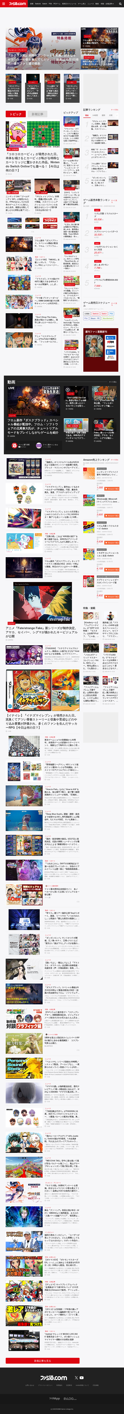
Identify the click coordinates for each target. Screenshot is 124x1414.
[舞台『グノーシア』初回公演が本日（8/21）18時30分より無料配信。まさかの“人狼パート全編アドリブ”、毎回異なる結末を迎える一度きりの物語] (24, 1216)
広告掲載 (96, 1385)
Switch (44, 3)
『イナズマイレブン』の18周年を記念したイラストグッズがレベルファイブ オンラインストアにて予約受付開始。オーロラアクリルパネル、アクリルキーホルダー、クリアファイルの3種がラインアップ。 (62, 522)
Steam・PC (95, 318)
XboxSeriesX (108, 318)
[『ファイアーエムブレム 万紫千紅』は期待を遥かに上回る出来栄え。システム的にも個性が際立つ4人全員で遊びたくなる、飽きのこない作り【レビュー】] (91, 680)
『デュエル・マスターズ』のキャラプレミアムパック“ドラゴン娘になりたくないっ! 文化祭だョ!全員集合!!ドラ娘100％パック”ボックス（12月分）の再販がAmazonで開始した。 (62, 1295)
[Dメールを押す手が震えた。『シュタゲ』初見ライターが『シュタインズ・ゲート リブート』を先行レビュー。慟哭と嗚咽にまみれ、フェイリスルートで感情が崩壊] (71, 152)
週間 (103, 115)
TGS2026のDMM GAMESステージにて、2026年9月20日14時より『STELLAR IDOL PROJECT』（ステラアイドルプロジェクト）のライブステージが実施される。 (62, 659)
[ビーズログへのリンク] (70, 1398)
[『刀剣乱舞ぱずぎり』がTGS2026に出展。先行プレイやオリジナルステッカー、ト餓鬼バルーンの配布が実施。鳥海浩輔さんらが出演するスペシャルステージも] (24, 1117)
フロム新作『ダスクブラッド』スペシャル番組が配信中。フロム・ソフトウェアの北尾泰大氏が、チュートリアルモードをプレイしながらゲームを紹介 (99, 41)
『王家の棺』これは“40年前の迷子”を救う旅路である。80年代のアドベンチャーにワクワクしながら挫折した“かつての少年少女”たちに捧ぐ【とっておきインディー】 (76, 433)
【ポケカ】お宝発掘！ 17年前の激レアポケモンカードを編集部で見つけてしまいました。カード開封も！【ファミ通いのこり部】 (62, 1312)
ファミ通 (47, 897)
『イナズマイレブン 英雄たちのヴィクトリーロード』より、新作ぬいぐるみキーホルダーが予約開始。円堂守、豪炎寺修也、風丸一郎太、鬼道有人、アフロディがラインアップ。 (62, 497)
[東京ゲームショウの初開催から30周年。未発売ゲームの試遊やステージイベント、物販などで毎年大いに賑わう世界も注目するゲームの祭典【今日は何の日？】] (24, 746)
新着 (31, 3)
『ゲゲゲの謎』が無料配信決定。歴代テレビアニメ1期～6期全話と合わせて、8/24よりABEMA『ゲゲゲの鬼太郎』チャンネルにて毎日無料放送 (62, 1089)
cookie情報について (82, 1385)
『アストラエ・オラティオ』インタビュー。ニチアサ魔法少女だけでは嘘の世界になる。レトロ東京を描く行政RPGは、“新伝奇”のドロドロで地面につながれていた (71, 135)
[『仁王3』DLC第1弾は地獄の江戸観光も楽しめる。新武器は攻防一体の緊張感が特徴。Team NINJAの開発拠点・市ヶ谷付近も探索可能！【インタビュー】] (71, 216)
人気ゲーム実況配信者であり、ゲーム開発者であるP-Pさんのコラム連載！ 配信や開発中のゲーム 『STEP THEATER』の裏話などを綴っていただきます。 (62, 1022)
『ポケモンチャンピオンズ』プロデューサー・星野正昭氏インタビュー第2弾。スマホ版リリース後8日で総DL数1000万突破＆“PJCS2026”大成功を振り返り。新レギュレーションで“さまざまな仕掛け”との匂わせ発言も (72, 91)
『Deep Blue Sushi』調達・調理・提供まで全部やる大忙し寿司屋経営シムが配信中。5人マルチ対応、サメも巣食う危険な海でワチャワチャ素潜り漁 (62, 817)
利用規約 (59, 1385)
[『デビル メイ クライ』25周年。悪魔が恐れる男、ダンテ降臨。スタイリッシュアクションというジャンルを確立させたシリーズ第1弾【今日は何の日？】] (47, 186)
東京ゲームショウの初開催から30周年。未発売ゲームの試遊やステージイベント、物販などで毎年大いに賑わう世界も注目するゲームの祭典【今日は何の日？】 (62, 742)
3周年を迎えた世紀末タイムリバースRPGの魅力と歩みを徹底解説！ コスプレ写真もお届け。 (62, 1040)
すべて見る (114, 109)
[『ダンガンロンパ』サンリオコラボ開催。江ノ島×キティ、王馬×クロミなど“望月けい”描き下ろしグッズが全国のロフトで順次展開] (113, 179)
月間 (110, 115)
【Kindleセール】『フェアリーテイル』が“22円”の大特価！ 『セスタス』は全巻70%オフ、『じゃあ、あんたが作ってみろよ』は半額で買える (91, 629)
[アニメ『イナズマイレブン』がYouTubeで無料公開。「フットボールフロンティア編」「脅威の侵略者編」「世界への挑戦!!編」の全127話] (19, 340)
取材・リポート (40, 257)
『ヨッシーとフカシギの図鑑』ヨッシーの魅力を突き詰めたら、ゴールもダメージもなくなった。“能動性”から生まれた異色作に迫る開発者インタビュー (71, 294)
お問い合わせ (29, 1385)
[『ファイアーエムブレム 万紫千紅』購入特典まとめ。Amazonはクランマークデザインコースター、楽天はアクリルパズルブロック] (110, 680)
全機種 (86, 313)
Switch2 (38, 3)
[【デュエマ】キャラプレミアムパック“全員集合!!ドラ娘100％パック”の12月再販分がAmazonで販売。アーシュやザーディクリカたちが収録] (24, 1291)
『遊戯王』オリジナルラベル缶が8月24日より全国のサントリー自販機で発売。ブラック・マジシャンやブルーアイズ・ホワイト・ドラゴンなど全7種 (99, 139)
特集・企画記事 (106, 3)
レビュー (51, 82)
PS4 (86, 318)
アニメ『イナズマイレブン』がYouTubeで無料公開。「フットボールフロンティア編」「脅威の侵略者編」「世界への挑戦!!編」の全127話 (47, 339)
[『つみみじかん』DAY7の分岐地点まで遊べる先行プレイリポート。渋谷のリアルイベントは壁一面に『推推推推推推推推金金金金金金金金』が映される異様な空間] (24, 870)
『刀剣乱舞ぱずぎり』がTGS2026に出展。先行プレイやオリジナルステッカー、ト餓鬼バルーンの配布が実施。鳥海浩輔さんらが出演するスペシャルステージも (62, 1114)
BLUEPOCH (49, 1046)
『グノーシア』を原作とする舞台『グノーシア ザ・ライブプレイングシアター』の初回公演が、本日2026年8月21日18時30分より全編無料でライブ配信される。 (62, 1220)
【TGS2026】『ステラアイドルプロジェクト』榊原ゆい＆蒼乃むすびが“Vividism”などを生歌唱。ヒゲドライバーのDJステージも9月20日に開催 (62, 651)
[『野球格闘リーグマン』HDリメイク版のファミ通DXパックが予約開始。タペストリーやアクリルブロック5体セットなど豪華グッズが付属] (24, 771)
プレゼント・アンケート (17, 50)
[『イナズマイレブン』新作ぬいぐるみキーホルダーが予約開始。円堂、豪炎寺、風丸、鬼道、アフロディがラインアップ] (24, 493)
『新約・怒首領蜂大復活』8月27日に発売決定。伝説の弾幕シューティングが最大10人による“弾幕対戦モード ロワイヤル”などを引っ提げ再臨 (62, 841)
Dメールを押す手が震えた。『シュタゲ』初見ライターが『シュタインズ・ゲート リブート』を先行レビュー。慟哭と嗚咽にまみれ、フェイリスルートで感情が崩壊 (71, 166)
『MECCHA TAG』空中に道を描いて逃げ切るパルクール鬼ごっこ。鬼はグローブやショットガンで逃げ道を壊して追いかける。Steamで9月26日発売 (62, 1163)
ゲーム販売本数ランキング (96, 201)
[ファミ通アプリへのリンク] (54, 1398)
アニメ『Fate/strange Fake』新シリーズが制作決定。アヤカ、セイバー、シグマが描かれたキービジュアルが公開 (104, 433)
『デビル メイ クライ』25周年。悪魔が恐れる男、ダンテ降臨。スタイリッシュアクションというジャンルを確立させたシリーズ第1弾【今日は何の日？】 (47, 203)
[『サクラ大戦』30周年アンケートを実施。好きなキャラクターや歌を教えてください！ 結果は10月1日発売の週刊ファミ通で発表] (43, 48)
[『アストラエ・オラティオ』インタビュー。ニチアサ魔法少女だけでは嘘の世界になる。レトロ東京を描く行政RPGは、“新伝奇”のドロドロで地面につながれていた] (71, 120)
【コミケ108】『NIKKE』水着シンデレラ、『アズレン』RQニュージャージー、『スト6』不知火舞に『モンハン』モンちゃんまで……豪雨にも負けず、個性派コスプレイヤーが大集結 (47, 262)
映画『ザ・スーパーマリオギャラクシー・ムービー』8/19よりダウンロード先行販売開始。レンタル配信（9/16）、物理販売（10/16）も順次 (99, 153)
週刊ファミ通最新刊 (96, 331)
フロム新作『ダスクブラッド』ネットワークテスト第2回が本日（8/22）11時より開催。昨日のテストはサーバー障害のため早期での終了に (62, 564)
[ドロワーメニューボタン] (3, 3)
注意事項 (69, 1385)
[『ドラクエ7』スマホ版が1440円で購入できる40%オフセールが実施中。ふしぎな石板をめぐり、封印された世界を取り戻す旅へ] (19, 282)
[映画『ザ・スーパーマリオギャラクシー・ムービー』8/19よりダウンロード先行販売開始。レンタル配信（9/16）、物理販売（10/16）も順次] (113, 151)
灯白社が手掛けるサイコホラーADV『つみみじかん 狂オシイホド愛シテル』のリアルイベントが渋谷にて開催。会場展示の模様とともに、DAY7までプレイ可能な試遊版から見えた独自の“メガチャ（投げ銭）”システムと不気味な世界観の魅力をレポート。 (62, 874)
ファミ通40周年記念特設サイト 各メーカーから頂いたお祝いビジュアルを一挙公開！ (62, 892)
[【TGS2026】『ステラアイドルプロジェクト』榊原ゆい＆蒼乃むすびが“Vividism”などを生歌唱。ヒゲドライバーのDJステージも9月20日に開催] (24, 655)
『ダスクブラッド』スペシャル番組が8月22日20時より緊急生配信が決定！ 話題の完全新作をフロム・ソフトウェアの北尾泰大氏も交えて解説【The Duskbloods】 (13, 91)
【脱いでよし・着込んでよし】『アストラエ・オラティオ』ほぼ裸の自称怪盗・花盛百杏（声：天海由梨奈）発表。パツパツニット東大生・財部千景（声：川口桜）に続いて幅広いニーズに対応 (62, 965)
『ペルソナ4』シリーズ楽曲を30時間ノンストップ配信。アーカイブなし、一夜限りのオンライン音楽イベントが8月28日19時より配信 (62, 1064)
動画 (97, 3)
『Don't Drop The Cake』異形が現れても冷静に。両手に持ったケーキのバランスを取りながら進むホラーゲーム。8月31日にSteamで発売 (47, 320)
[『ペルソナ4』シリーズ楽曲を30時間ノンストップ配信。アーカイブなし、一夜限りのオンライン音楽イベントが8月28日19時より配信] (24, 1068)
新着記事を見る (42, 1360)
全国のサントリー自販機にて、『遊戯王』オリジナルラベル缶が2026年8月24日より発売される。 (62, 471)
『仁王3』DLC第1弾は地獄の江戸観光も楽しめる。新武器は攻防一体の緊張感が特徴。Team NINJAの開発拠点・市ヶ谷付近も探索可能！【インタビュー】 (71, 230)
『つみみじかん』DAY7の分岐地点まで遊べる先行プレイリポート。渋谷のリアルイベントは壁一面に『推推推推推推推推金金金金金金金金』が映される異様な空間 (62, 866)
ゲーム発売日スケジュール (96, 304)
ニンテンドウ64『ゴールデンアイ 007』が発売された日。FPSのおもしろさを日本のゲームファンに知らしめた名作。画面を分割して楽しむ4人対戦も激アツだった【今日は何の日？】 (18, 203)
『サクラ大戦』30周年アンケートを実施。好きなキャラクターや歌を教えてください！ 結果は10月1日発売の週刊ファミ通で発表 (43, 59)
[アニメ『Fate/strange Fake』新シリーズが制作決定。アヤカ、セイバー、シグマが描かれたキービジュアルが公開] (104, 425)
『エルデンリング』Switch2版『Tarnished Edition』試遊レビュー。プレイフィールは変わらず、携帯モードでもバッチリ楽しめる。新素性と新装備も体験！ (71, 326)
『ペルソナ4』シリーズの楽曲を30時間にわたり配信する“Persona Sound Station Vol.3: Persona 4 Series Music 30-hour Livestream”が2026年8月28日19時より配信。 (62, 1072)
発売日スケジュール (69, 3)
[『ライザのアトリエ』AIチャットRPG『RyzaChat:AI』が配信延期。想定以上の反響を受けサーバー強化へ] (71, 248)
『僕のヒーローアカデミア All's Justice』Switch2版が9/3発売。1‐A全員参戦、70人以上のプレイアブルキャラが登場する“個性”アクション (61, 1139)
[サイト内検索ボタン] (120, 3)
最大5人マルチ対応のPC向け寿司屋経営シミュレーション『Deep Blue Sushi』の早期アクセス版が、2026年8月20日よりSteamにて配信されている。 (62, 824)
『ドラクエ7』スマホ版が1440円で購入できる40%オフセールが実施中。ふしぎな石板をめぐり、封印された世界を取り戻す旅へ (47, 281)
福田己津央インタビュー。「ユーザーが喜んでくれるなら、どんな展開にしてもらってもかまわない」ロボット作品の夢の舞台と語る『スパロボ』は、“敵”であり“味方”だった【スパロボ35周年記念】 (99, 63)
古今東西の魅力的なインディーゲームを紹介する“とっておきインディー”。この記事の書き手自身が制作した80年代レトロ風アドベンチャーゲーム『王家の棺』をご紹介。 (61, 547)
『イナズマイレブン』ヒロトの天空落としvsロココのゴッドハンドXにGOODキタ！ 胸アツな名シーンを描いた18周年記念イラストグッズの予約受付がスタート (62, 514)
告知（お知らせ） (51, 1257)
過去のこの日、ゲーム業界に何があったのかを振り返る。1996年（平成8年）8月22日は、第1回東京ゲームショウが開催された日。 (62, 750)
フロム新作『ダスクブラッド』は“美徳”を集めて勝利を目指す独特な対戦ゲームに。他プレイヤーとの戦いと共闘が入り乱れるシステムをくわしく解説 (52, 91)
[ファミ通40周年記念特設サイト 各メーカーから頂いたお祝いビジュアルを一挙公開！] (24, 894)
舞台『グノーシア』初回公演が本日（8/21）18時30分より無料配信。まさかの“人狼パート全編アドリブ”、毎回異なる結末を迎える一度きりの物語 (62, 1213)
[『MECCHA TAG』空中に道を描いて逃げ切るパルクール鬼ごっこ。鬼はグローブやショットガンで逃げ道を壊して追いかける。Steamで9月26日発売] (24, 1167)
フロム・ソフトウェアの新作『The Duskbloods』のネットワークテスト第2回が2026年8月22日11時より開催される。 (62, 571)
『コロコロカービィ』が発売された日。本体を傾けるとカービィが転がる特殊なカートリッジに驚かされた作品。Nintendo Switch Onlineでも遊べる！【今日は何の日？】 (33, 162)
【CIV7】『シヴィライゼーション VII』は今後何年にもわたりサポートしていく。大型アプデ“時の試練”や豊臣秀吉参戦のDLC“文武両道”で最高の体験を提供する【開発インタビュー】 (71, 198)
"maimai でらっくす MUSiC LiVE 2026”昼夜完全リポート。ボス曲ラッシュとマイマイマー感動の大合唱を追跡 (62, 1337)
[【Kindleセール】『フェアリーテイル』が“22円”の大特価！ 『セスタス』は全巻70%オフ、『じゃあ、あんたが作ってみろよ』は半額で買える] (91, 615)
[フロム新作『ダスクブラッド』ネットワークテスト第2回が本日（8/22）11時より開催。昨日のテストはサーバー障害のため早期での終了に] (24, 567)
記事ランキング (91, 109)
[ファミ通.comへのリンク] (17, 3)
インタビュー (89, 57)
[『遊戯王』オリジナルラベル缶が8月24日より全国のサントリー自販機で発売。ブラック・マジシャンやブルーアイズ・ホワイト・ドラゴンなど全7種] (113, 137)
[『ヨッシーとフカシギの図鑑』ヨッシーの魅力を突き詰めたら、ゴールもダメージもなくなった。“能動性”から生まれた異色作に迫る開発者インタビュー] (71, 280)
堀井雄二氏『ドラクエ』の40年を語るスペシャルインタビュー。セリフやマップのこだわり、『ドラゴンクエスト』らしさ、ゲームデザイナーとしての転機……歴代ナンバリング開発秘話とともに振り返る (110, 629)
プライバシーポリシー (45, 1385)
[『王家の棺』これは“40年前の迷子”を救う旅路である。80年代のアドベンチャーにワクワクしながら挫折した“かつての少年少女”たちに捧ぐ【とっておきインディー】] (24, 543)
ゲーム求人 (82, 3)
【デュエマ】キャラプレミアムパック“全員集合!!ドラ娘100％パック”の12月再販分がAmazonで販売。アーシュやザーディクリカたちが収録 (62, 1287)
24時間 (95, 115)
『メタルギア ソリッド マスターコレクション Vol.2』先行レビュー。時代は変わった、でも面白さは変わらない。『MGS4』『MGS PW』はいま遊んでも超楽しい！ (91, 661)
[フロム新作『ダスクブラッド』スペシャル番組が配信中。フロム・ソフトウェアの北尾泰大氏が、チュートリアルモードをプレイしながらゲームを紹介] (19, 244)
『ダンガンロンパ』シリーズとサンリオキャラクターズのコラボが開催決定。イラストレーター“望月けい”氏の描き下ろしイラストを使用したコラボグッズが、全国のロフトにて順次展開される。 (62, 948)
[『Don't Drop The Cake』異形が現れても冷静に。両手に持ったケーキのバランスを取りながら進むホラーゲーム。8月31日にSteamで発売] (19, 320)
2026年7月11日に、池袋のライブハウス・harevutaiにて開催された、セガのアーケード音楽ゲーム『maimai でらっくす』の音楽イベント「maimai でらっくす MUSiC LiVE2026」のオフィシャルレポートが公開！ (62, 1344)
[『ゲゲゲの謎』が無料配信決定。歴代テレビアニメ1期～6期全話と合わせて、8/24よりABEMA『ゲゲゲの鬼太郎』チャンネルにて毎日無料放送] (24, 1093)
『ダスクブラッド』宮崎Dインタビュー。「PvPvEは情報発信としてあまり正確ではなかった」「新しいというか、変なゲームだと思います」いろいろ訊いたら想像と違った (33, 91)
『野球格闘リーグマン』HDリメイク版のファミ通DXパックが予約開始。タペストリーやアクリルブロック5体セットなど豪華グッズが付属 (62, 767)
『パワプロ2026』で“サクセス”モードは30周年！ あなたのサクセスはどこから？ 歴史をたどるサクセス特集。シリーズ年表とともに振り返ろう (71, 358)
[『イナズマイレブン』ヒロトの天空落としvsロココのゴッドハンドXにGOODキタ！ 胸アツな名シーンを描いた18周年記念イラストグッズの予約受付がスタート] (24, 518)
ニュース (91, 3)
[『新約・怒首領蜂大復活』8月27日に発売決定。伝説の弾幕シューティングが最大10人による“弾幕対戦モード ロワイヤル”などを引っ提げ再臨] (24, 845)
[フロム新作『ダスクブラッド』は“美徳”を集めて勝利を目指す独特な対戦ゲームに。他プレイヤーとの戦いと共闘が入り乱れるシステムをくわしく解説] (52, 78)
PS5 (50, 3)
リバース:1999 (53, 1034)
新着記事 (37, 114)
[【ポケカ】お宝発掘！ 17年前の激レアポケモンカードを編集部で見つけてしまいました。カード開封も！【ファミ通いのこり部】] (24, 1315)
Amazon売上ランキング (96, 459)
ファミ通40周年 (53, 886)
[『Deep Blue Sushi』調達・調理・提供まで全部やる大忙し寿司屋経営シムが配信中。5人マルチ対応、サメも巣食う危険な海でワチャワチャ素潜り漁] (24, 820)
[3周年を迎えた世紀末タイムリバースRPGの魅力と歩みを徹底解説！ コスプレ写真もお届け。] (24, 1043)
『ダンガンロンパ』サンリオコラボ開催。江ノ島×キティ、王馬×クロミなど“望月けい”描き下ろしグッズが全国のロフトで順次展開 (99, 181)
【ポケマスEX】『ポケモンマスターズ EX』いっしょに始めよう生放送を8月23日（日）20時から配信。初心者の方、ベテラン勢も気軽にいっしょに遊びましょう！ (62, 1262)
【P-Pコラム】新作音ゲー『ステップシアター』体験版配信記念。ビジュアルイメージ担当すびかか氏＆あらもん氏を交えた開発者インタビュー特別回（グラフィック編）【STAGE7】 (62, 1015)
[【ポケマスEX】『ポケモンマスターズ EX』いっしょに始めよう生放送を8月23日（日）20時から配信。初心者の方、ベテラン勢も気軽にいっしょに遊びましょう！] (24, 1266)
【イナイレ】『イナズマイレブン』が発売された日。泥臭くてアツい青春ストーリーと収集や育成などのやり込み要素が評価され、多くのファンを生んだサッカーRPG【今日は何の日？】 (41, 721)
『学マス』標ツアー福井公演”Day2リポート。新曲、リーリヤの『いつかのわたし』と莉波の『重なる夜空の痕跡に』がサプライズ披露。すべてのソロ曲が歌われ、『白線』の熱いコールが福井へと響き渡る (62, 916)
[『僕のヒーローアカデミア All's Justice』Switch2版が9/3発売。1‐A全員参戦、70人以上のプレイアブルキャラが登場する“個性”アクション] (24, 1142)
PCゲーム (57, 3)
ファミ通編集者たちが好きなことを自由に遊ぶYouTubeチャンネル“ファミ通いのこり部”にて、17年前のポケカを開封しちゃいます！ (62, 1320)
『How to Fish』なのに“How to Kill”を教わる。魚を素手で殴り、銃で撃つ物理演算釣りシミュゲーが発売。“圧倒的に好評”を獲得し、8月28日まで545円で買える (62, 792)
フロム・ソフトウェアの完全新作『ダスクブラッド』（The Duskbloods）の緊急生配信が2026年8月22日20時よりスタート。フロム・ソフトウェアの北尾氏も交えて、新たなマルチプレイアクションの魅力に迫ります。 (62, 998)
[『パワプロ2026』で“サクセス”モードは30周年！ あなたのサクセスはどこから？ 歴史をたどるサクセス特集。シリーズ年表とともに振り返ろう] (71, 344)
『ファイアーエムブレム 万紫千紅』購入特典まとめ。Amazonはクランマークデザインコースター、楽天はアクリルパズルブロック (110, 694)
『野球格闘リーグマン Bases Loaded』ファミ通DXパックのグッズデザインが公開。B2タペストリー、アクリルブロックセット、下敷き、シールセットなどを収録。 (62, 775)
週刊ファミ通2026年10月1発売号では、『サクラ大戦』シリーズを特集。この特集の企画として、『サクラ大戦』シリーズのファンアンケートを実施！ (62, 1196)
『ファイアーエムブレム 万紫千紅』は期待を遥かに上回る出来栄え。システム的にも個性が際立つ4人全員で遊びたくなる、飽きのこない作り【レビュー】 (91, 694)
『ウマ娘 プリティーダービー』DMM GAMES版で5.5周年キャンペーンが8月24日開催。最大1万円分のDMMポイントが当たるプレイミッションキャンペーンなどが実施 (47, 301)
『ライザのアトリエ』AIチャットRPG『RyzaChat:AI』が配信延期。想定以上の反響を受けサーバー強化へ (71, 262)
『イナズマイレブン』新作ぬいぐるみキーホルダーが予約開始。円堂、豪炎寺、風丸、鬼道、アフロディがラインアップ (62, 489)
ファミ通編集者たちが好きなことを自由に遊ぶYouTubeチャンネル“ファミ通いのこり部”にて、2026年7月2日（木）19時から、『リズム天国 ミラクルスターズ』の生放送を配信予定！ (62, 1270)
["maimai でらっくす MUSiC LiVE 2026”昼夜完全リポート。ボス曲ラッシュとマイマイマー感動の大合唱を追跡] (24, 1340)
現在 (87, 115)
